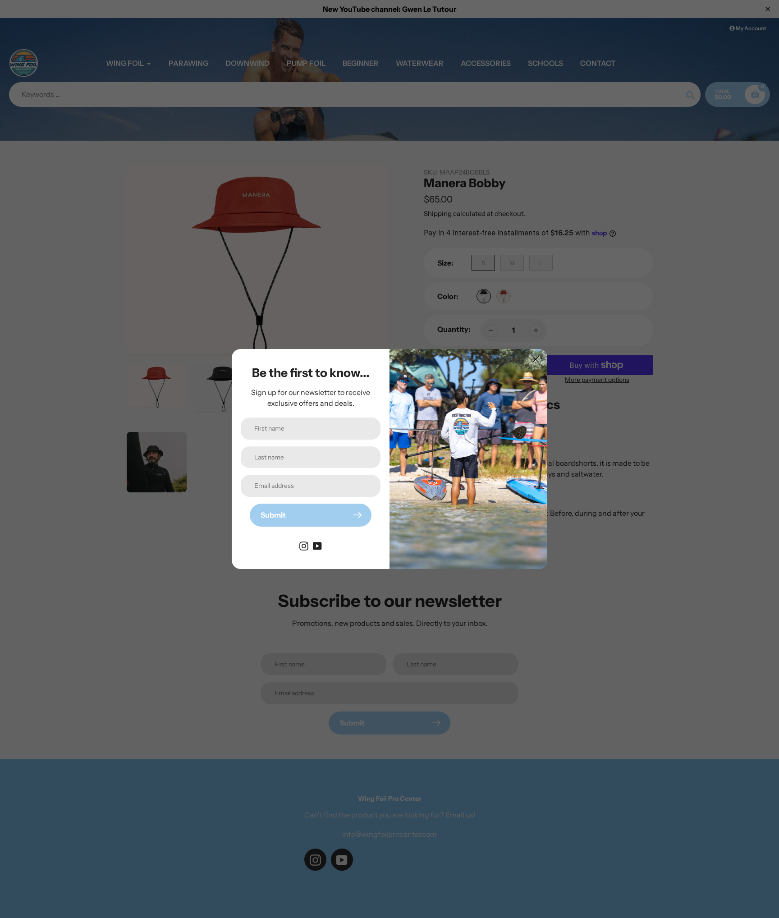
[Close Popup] (535, 359)
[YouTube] (317, 545)
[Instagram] (303, 545)
